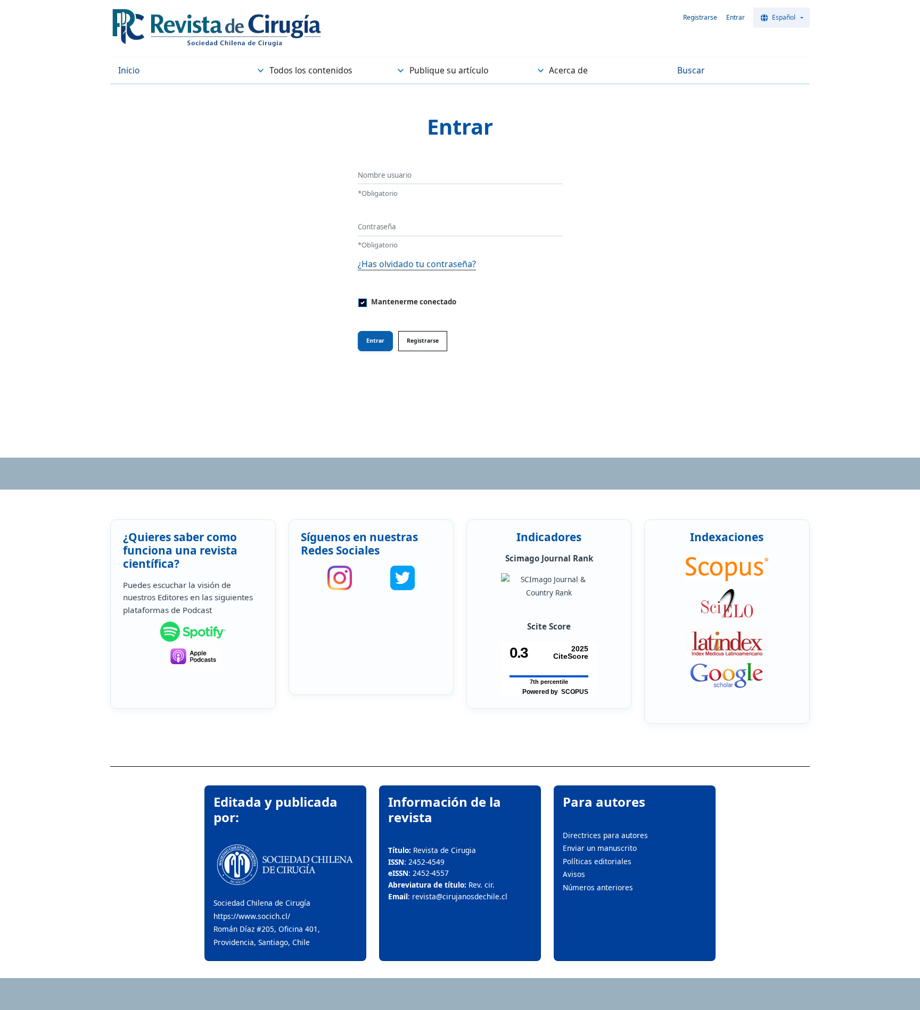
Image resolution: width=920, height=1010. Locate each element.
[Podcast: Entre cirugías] (193, 656)
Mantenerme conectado (413, 302)
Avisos (574, 874)
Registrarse (700, 17)
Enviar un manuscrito (600, 848)
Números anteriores (598, 887)
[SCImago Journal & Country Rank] (549, 586)
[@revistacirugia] (339, 578)
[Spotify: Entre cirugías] (193, 632)
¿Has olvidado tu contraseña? (417, 264)
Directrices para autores (605, 835)
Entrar (735, 17)
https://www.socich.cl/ (251, 916)
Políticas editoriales (597, 861)
